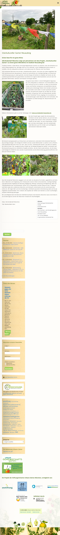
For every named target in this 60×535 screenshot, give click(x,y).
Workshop (12, 432)
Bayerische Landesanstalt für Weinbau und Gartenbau (12, 405)
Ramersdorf (13, 425)
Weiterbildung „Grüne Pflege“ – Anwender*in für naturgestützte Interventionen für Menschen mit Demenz (13, 270)
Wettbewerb (6, 432)
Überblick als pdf (8, 451)
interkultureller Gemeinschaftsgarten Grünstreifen (11, 419)
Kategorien (6, 439)
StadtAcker (13, 427)
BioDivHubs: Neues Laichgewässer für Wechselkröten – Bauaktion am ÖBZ (13, 254)
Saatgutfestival (6, 427)
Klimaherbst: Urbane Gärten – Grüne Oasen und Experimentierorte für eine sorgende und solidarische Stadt (13, 262)
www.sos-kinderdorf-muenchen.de (41, 113)
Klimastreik (13, 421)
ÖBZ (16, 432)
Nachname (7, 356)
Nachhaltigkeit (14, 422)
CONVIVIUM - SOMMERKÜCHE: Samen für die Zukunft (13, 248)
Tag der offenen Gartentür (10, 430)
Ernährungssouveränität (9, 408)
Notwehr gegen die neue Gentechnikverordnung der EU (8, 292)
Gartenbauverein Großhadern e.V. (11, 411)
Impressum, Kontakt (25, 512)
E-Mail (7, 346)
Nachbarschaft (6, 422)
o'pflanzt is (14, 424)
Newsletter (9, 363)
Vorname (7, 351)
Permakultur (6, 425)
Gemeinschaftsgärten (11, 416)
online (19, 424)
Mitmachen (19, 421)
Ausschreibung (14, 401)
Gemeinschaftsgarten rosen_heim (11, 414)
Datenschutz (36, 512)
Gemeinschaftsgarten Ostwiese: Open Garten (13, 243)
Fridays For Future (8, 409)
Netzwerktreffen (10, 364)
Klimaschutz (6, 421)
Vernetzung (20, 430)
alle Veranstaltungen (8, 276)
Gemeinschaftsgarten (11, 413)
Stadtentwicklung (8, 429)
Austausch (5, 403)
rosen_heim (19, 425)
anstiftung (7, 401)
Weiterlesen (8, 333)
